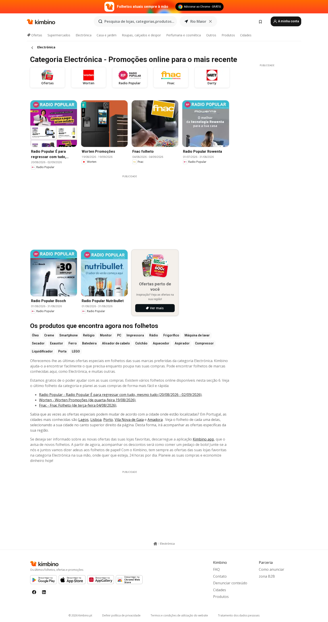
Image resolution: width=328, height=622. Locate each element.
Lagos (83, 419)
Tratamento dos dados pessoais (238, 615)
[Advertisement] (133, 209)
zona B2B (267, 576)
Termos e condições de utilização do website (179, 615)
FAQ (216, 569)
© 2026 (80, 615)
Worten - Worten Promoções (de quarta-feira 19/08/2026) (87, 400)
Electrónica (83, 35)
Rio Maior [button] (198, 21)
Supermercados (59, 35)
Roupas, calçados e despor (141, 35)
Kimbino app (203, 439)
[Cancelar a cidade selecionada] (210, 21)
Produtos (228, 35)
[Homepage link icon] (155, 544)
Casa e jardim (106, 35)
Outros (211, 35)
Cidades (245, 35)
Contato (220, 576)
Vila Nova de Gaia (129, 419)
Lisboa (96, 419)
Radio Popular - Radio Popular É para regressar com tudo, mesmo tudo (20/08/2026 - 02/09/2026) (120, 394)
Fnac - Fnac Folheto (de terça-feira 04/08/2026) (77, 405)
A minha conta (288, 21)
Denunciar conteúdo (230, 583)
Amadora (155, 419)
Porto (108, 419)
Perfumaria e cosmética (183, 35)
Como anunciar (271, 569)
